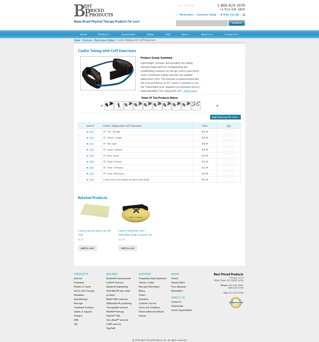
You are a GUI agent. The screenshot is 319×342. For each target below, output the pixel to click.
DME (76, 319)
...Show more (189, 90)
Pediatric (78, 315)
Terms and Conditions (149, 307)
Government (128, 34)
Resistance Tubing (105, 40)
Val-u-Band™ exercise (117, 319)
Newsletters (177, 290)
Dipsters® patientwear (117, 286)
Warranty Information (149, 286)
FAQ (167, 34)
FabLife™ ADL (113, 315)
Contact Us (176, 301)
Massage (78, 303)
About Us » (207, 34)
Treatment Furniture (84, 307)
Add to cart (87, 248)
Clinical (174, 278)
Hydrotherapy (81, 299)
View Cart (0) (231, 14)
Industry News (178, 282)
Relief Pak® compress (117, 299)
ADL (76, 324)
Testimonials (177, 305)
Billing (142, 290)
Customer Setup (206, 14)
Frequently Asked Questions (152, 278)
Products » (104, 34)
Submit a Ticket (146, 282)
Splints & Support (83, 311)
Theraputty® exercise (117, 307)
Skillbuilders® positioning (119, 303)
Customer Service (147, 303)
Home (83, 34)
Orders (142, 294)
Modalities (79, 294)
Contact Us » (232, 34)
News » (185, 34)
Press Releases (178, 286)
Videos (150, 34)
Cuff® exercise (113, 324)
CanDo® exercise (114, 282)
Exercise (87, 40)
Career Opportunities (181, 310)
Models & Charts (82, 286)
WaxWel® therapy (115, 311)
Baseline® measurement (118, 278)
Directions (144, 299)
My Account (186, 14)
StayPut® (110, 328)
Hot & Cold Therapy (84, 290)
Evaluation (79, 282)
